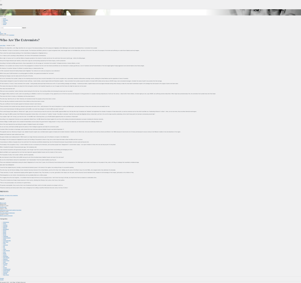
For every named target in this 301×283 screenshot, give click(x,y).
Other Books (6, 257)
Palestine (5, 259)
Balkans (5, 227)
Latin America (6, 250)
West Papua (6, 274)
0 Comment (11, 35)
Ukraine (5, 267)
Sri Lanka (5, 263)
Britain (4, 233)
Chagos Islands (7, 237)
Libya (4, 252)
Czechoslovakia (7, 240)
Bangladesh (6, 229)
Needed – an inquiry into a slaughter (9, 195)
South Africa (6, 260)
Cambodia (5, 236)
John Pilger (2, 45)
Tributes (5, 264)
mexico (5, 254)
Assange (5, 225)
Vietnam (5, 273)
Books (4, 232)
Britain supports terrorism (6, 215)
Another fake (3, 207)
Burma (4, 235)
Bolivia (4, 230)
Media (4, 253)
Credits (2, 279)
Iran (4, 246)
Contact (2, 278)
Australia (5, 226)
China (4, 239)
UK (4, 266)
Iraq (5, 33)
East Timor (5, 242)
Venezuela (5, 272)
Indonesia (5, 245)
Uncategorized (6, 269)
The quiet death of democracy (7, 212)
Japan (4, 249)
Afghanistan (6, 222)
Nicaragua (5, 256)
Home (1, 33)
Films (4, 243)
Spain (4, 262)
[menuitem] (4, 18)
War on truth (3, 203)
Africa (4, 223)
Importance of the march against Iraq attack (10, 210)
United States (6, 270)
